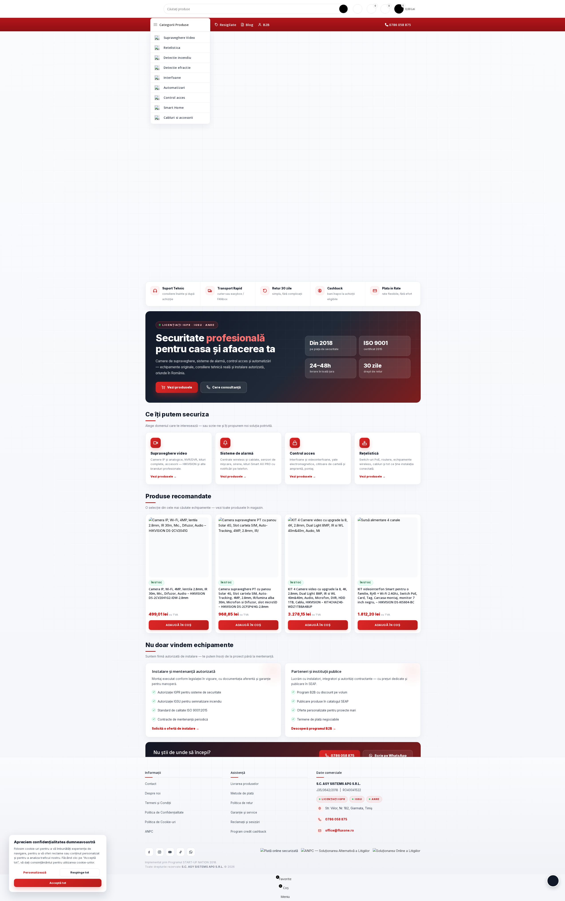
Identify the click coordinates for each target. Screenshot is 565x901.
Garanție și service (244, 812)
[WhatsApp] (191, 852)
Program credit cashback (248, 831)
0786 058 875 (400, 24)
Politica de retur (242, 803)
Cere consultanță (226, 387)
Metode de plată (242, 793)
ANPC (149, 831)
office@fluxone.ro (339, 830)
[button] (553, 881)
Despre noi (153, 793)
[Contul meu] (358, 8)
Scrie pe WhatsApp (391, 755)
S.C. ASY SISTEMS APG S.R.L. (202, 866)
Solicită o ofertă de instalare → (175, 728)
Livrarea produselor (245, 784)
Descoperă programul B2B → (313, 728)
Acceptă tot (58, 883)
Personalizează (34, 872)
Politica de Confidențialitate (164, 812)
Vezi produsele (179, 387)
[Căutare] (343, 9)
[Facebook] (149, 852)
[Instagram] (159, 852)
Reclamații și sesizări (245, 822)
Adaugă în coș (178, 625)
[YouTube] (170, 852)
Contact (150, 784)
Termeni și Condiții (158, 803)
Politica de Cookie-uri (160, 822)
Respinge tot (79, 872)
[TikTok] (180, 852)
